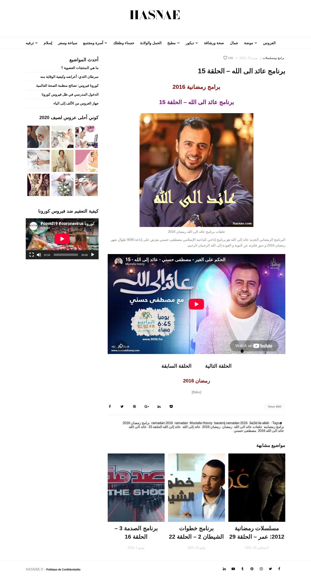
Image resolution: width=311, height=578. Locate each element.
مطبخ (171, 43)
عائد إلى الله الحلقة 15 (164, 427)
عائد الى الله (138, 427)
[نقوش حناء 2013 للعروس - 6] (38, 184)
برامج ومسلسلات (273, 58)
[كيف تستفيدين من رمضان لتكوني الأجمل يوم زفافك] (86, 160)
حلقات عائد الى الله (248, 427)
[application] (62, 238)
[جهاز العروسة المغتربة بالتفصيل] (62, 136)
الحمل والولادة (150, 43)
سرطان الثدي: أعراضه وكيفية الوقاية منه (69, 77)
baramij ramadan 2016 (230, 423)
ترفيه (30, 43)
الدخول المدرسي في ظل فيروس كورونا (70, 94)
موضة (248, 43)
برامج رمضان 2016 (136, 423)
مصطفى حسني (245, 431)
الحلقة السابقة (176, 366)
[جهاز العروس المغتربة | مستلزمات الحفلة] (38, 160)
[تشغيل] (92, 254)
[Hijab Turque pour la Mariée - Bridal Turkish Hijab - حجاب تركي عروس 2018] (38, 136)
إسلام (48, 43)
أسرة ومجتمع (93, 43)
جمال (234, 43)
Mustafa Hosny (201, 423)
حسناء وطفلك (123, 43)
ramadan (181, 423)
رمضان (227, 427)
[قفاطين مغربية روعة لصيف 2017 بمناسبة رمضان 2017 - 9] (62, 160)
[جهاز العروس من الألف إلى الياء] (86, 136)
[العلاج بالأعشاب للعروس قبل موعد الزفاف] (86, 184)
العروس (269, 43)
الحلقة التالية (218, 366)
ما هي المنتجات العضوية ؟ (80, 68)
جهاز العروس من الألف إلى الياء (76, 103)
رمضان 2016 (211, 427)
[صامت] (39, 254)
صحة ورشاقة (214, 43)
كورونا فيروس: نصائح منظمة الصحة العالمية (67, 85)
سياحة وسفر (67, 43)
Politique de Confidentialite (63, 569)
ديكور (190, 43)
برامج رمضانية (274, 427)
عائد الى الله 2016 (271, 431)
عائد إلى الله (191, 427)
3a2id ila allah (259, 423)
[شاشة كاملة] (31, 254)
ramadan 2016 (162, 423)
